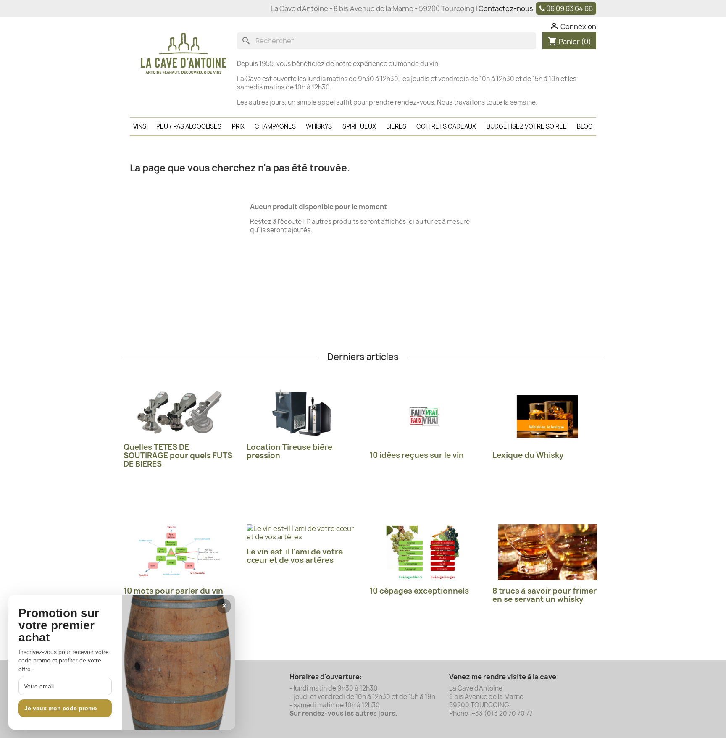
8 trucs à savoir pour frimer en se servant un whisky (544, 595)
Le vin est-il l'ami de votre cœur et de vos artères (295, 555)
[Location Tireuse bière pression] (302, 412)
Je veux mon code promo (60, 708)
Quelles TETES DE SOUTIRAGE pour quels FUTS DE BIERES (178, 455)
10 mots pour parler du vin (173, 591)
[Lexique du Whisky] (547, 416)
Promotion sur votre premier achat (58, 625)
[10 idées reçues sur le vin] (424, 416)
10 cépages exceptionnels (419, 591)
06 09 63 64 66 (569, 8)
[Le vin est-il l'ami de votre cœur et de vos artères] (302, 532)
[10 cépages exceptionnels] (424, 552)
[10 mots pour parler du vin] (179, 552)
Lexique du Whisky (528, 455)
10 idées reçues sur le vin (416, 455)
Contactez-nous (506, 8)
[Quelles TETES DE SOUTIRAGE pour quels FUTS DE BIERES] (179, 412)
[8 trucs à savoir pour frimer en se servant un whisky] (547, 552)
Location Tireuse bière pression (289, 451)
